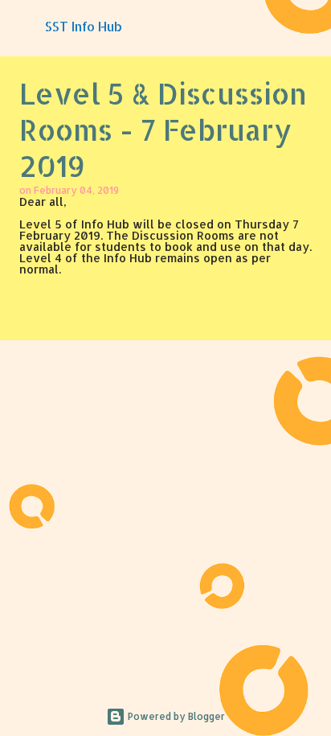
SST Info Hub (83, 26)
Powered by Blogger (175, 716)
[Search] (308, 25)
